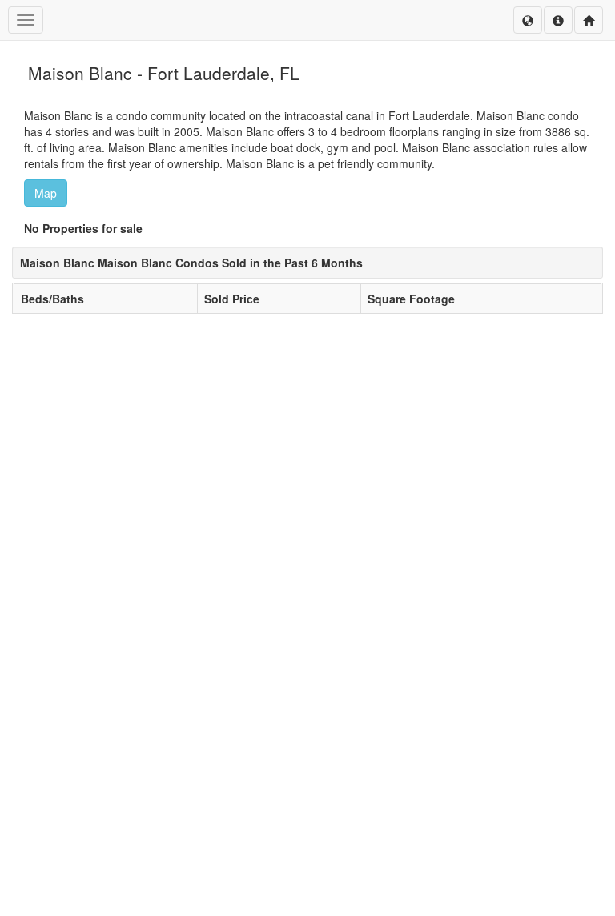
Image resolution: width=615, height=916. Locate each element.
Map (45, 193)
